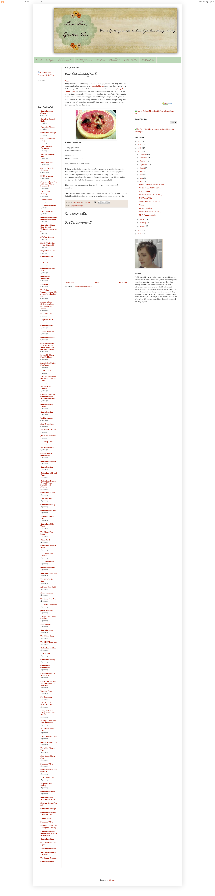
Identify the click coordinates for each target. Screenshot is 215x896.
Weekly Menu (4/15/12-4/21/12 (150, 201)
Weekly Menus (84, 60)
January (143, 226)
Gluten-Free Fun (46, 412)
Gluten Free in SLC (47, 492)
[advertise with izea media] (167, 104)
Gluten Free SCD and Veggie (48, 474)
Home (39, 60)
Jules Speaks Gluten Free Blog (48, 853)
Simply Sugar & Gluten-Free (46, 454)
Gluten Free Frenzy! (48, 132)
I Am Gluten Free (47, 777)
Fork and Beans (46, 691)
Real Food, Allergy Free (47, 517)
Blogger (111, 880)
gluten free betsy (46, 610)
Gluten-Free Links (47, 861)
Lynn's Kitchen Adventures (46, 147)
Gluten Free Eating (47, 659)
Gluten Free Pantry (47, 504)
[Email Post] (95, 202)
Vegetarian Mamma (47, 127)
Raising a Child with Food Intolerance (48, 721)
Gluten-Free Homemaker (45, 277)
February (143, 222)
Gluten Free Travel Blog (47, 269)
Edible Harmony (46, 592)
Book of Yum (45, 653)
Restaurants (148, 60)
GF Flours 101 (66, 60)
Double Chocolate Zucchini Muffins (151, 184)
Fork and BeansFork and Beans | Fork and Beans (48, 378)
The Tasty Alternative (48, 604)
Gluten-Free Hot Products (46, 405)
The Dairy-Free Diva (48, 598)
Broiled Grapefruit (145, 208)
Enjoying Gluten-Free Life (48, 804)
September (144, 164)
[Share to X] (104, 202)
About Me (114, 60)
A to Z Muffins (144, 191)
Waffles (141, 205)
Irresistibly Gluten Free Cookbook (47, 356)
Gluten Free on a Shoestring (46, 112)
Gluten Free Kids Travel (47, 525)
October (143, 161)
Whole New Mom (47, 162)
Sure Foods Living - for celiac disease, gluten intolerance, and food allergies (47, 346)
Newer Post (70, 282)
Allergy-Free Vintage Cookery (48, 617)
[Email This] (99, 202)
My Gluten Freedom (48, 848)
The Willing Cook (47, 636)
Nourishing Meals (47, 447)
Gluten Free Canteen (48, 461)
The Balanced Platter (48, 205)
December (143, 154)
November (144, 157)
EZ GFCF (44, 262)
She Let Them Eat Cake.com (47, 169)
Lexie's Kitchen (46, 498)
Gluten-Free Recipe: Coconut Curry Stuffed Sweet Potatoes (48, 484)
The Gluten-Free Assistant (46, 554)
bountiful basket (98, 86)
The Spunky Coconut (48, 858)
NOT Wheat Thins (145, 198)
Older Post (123, 282)
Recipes (50, 60)
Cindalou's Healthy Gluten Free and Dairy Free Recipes (47, 396)
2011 (140, 230)
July (141, 171)
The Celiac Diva (46, 313)
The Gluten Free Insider (46, 533)
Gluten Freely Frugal (48, 510)
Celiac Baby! (45, 539)
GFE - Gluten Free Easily (47, 139)
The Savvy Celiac (46, 441)
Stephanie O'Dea (46, 764)
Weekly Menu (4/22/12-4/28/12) (150, 194)
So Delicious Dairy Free (47, 729)
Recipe (80, 206)
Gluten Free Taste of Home (48, 546)
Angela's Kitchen (46, 319)
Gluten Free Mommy (48, 337)
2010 (140, 233)
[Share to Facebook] (106, 202)
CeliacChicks (45, 284)
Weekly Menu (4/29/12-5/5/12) (150, 188)
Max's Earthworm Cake (147, 215)
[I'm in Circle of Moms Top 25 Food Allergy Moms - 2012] (156, 113)
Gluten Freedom (46, 630)
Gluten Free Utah (47, 839)
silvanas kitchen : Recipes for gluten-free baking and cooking (47, 305)
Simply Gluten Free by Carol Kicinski (47, 244)
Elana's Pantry (46, 199)
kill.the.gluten (45, 624)
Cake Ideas (130, 60)
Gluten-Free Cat (46, 467)
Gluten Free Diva (47, 325)
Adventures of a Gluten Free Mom (47, 703)
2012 (140, 151)
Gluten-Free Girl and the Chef (48, 770)
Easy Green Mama (47, 424)
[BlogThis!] (101, 202)
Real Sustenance (46, 418)
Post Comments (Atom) (83, 286)
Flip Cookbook (46, 697)
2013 (140, 148)
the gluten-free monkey (46, 784)
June (141, 175)
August (142, 168)
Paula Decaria (77, 202)
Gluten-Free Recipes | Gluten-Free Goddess (48, 218)
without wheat (45, 818)
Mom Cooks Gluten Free (47, 757)
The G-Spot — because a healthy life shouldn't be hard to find (48, 293)
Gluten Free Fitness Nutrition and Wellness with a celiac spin (48, 228)
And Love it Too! (46, 370)
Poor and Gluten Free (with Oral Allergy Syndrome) (48, 183)
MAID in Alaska (46, 176)
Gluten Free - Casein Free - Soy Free (48, 813)
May (141, 178)
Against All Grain (47, 331)
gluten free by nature (48, 435)
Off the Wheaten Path (48, 742)
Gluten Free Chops (47, 791)
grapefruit (74, 206)
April (142, 181)
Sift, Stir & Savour (47, 237)
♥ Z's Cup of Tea (46, 211)
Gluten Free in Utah (48, 647)
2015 (140, 141)
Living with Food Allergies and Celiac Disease (47, 712)
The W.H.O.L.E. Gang (46, 580)
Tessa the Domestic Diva (47, 155)
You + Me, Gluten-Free (47, 749)
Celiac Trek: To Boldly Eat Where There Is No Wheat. (48, 683)
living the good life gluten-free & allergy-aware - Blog (48, 833)
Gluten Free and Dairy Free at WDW (48, 798)
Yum (67, 81)
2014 (140, 144)
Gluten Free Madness (48, 573)
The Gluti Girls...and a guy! (48, 843)
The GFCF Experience (48, 642)
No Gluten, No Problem (45, 387)
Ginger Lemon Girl (47, 250)
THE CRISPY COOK (48, 736)
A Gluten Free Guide (48, 587)
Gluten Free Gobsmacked (45, 666)
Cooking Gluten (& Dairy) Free (47, 674)
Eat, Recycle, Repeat (48, 429)
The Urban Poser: (47, 561)
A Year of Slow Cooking (46, 192)
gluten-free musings (47, 567)
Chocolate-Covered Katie (47, 120)
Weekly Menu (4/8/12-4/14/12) (150, 211)
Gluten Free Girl (46, 256)
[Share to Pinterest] (109, 202)
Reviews (101, 60)
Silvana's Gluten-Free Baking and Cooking (48, 826)
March (142, 219)
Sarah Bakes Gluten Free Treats (47, 364)
